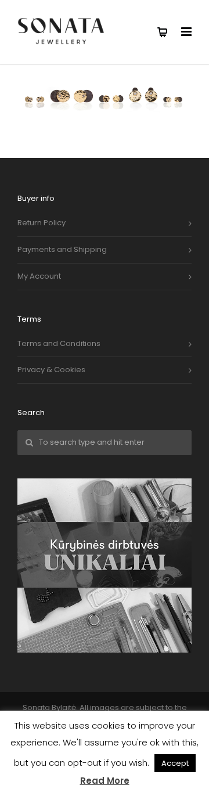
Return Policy (41, 222)
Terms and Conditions (58, 343)
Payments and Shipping (62, 249)
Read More (104, 781)
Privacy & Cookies (51, 369)
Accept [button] (175, 763)
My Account (39, 276)
